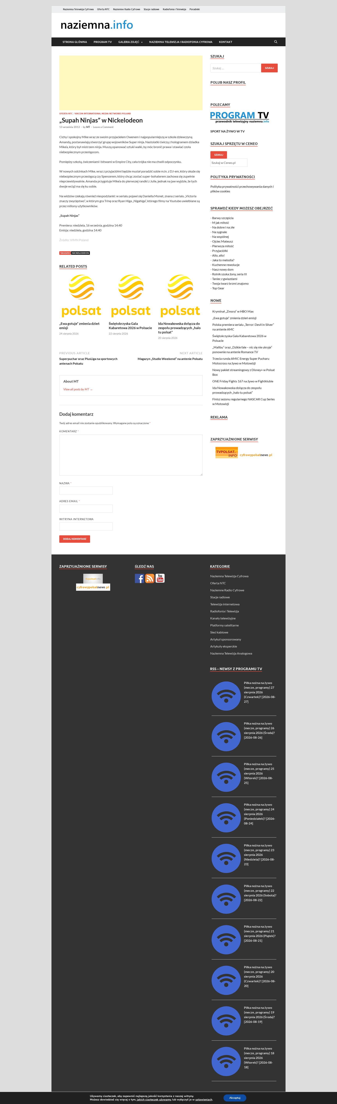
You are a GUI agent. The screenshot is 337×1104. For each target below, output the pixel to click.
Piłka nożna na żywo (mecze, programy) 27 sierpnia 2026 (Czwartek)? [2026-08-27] (260, 692)
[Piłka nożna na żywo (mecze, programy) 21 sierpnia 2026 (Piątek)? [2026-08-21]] (226, 953)
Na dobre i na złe (223, 227)
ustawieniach (203, 1099)
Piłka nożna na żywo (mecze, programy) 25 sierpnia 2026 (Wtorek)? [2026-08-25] (259, 773)
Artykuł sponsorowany (225, 639)
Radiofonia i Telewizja (174, 9)
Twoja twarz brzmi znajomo (230, 283)
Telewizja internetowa (224, 604)
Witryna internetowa (76, 519)
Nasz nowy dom (222, 269)
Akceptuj (234, 1098)
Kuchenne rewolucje (225, 264)
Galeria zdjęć (128, 42)
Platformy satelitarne (224, 625)
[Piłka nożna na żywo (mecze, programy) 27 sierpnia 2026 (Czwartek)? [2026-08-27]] (226, 709)
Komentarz (69, 431)
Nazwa (65, 483)
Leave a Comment (103, 127)
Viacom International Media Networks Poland (102, 113)
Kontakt (225, 42)
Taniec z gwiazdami (224, 279)
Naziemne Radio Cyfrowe (126, 9)
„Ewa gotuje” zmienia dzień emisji (234, 318)
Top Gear (218, 288)
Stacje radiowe (151, 9)
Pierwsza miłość (223, 246)
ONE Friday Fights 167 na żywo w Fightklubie (242, 381)
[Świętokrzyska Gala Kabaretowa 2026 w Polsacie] (131, 297)
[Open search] (276, 41)
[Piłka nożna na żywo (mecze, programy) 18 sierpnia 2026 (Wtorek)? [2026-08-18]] (226, 1075)
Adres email (69, 501)
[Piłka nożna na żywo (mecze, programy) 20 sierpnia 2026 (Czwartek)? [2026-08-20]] (226, 994)
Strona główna (75, 42)
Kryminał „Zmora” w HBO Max (233, 311)
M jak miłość (220, 222)
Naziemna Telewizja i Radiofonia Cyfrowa (180, 42)
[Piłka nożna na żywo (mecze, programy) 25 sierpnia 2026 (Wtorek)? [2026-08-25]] (226, 790)
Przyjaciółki (220, 250)
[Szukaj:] (244, 68)
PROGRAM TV (103, 42)
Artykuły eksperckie (223, 646)
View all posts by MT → (78, 389)
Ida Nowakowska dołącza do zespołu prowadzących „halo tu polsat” (179, 328)
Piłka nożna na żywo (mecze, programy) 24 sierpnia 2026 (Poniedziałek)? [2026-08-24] (259, 814)
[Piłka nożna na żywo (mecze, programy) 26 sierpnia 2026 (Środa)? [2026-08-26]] (226, 750)
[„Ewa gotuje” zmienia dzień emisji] (81, 297)
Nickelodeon (80, 252)
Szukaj (218, 154)
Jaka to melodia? (223, 260)
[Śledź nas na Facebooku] (139, 578)
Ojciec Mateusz (222, 241)
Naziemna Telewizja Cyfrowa (78, 9)
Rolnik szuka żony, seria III (229, 274)
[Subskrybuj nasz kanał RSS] (149, 578)
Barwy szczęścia (222, 218)
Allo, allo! (218, 255)
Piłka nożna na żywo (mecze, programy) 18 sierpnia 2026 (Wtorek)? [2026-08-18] (259, 1057)
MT (88, 127)
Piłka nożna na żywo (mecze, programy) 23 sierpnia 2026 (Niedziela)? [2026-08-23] (259, 854)
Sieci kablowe (219, 632)
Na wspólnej (220, 236)
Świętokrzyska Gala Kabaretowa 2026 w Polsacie (130, 326)
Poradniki (195, 9)
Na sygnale (219, 232)
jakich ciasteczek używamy (154, 1099)
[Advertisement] (131, 83)
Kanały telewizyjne (223, 618)
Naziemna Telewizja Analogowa (231, 653)
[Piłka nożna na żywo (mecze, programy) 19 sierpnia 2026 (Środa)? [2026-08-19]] (226, 1034)
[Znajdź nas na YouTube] (160, 578)
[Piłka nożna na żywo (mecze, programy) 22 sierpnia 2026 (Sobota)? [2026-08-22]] (226, 912)
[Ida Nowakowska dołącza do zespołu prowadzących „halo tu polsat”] (180, 297)
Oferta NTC (103, 9)
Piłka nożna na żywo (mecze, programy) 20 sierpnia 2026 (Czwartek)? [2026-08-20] (260, 976)
